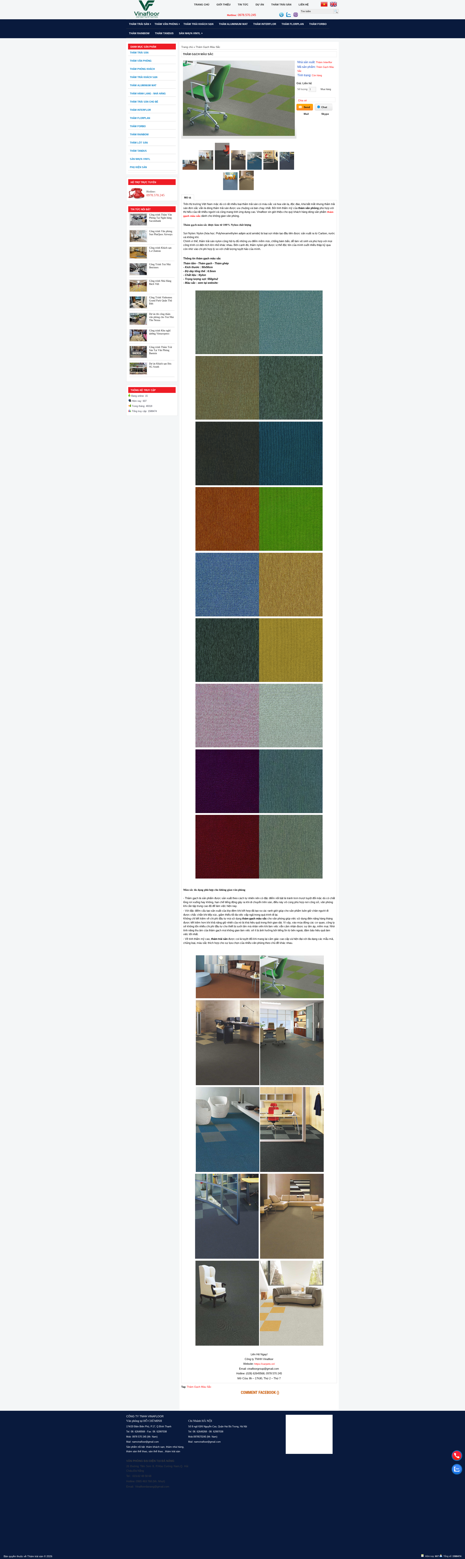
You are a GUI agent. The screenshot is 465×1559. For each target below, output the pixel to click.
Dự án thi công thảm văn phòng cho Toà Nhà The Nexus (161, 317)
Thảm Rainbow (139, 33)
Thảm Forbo (318, 24)
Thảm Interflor (264, 24)
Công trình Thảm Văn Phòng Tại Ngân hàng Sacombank (160, 217)
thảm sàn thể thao (136, 1451)
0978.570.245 (241, 15)
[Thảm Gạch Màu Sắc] (239, 135)
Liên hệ (304, 4)
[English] (333, 4)
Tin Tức (243, 4)
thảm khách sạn (155, 1446)
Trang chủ (201, 4)
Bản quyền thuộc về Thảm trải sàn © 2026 (28, 1556)
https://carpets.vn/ (264, 1363)
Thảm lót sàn (139, 142)
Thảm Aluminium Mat (233, 24)
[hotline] (456, 1455)
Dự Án (260, 4)
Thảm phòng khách (142, 69)
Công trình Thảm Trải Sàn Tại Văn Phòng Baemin (160, 350)
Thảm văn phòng (166, 24)
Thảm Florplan (293, 24)
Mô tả (187, 197)
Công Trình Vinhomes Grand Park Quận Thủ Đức (160, 300)
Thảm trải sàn (281, 4)
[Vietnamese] (324, 4)
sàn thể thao (156, 1451)
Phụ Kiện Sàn (138, 167)
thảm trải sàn (172, 1451)
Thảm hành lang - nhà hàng (148, 93)
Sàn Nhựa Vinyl (190, 33)
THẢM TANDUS (164, 33)
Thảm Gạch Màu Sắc (208, 46)
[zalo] (456, 1469)
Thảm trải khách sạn (198, 24)
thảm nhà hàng (174, 1446)
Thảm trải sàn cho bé (144, 101)
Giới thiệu (224, 4)
